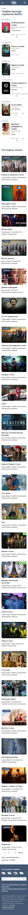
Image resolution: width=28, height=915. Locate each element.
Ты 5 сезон (6, 670)
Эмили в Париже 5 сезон (11, 464)
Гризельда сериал (9, 699)
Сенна (4, 404)
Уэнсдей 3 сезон (8, 375)
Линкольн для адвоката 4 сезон (14, 345)
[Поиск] (23, 879)
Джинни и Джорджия (9, 287)
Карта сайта (5, 887)
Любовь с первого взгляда (12, 786)
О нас (3, 884)
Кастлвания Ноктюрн (10, 757)
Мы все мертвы (8, 258)
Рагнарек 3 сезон (8, 815)
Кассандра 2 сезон (9, 204)
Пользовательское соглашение (16, 884)
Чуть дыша (6, 493)
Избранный (6, 844)
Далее (20, 852)
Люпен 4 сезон (7, 641)
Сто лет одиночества (10, 316)
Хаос (3, 522)
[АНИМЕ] (14, 753)
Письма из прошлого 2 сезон (13, 175)
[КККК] (14, 225)
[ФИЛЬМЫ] (14, 782)
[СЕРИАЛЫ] (14, 171)
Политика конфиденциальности (16, 889)
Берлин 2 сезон (7, 551)
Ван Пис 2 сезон (8, 728)
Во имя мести (7, 229)
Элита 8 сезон (7, 612)
